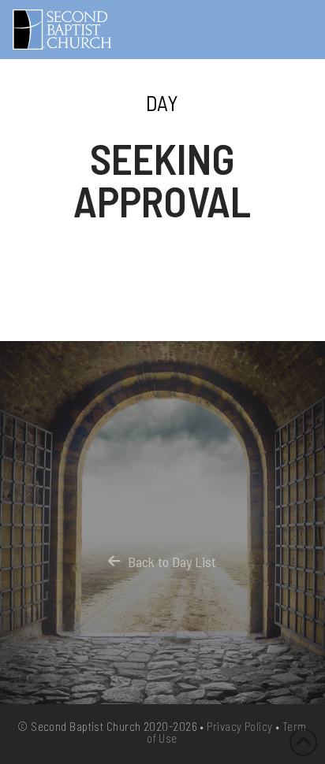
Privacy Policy (239, 726)
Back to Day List (172, 561)
